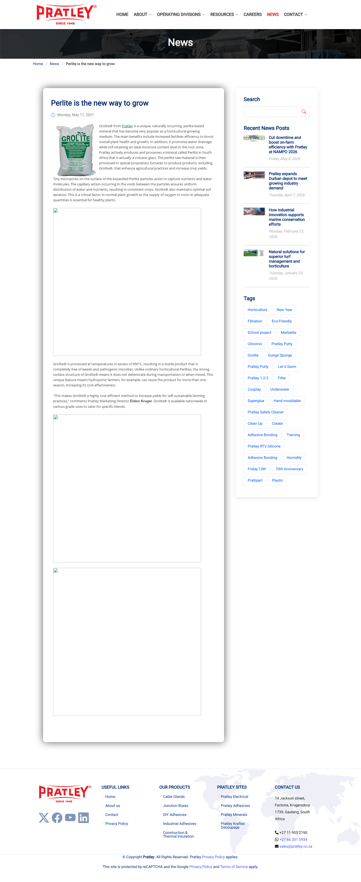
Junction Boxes (175, 806)
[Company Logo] (66, 14)
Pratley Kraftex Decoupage (233, 825)
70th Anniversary (289, 469)
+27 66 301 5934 (293, 840)
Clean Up (255, 424)
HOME (122, 14)
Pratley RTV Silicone (264, 446)
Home (38, 64)
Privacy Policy (116, 824)
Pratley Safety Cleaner (266, 412)
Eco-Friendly (282, 321)
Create (277, 424)
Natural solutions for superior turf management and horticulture (287, 258)
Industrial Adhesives (179, 824)
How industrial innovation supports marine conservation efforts (287, 217)
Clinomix (255, 344)
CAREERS (253, 14)
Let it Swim (287, 367)
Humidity (294, 458)
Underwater (279, 389)
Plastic (277, 480)
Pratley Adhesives (235, 806)
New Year (284, 310)
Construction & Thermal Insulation (178, 834)
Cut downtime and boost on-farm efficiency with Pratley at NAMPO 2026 (288, 144)
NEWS (273, 14)
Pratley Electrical (234, 797)
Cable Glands (174, 797)
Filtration (255, 321)
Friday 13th (257, 469)
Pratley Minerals (234, 815)
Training (293, 435)
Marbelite (289, 333)
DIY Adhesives (175, 815)
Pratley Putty (282, 344)
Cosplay (254, 389)
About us (112, 806)
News (54, 64)
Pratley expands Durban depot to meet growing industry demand (288, 180)
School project (259, 333)
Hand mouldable (287, 401)
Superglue (256, 401)
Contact (111, 815)
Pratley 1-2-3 (258, 378)
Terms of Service (234, 867)
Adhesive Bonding (262, 435)
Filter (282, 378)
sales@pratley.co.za (296, 846)
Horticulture (257, 310)
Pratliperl (255, 480)
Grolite (253, 355)
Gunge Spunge (280, 355)
